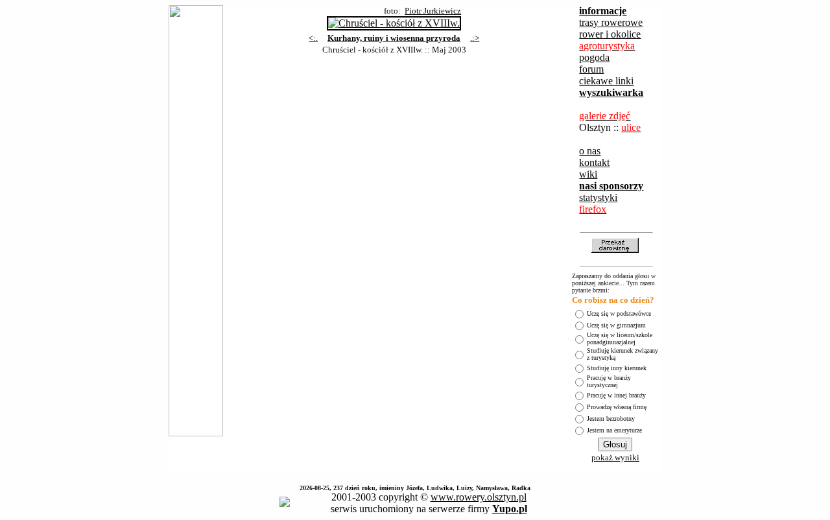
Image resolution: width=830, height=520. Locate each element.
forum (591, 69)
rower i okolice (610, 34)
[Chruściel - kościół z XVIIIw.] (394, 19)
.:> (474, 38)
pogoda (594, 57)
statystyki (598, 197)
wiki (588, 174)
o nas (589, 150)
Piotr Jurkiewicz (433, 11)
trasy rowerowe (611, 22)
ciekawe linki (606, 80)
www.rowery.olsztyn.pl (479, 496)
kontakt (594, 162)
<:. (313, 38)
